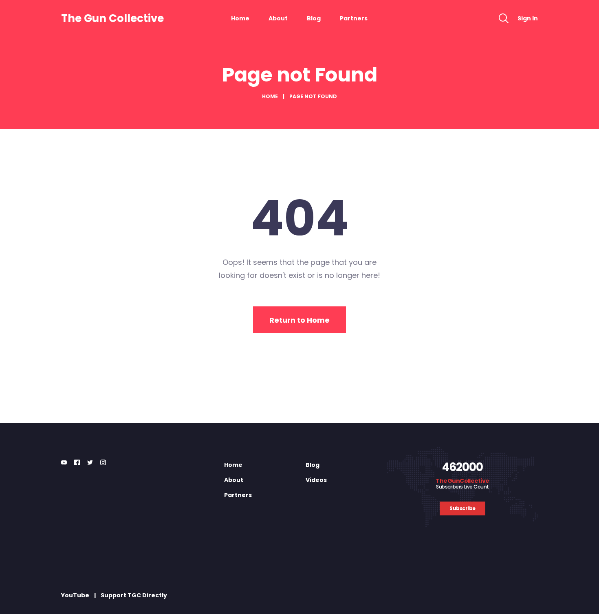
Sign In (528, 18)
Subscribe (462, 508)
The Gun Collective (112, 18)
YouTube (75, 595)
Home (240, 18)
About (278, 18)
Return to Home (299, 320)
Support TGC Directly (134, 595)
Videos (316, 480)
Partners (354, 18)
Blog (314, 18)
